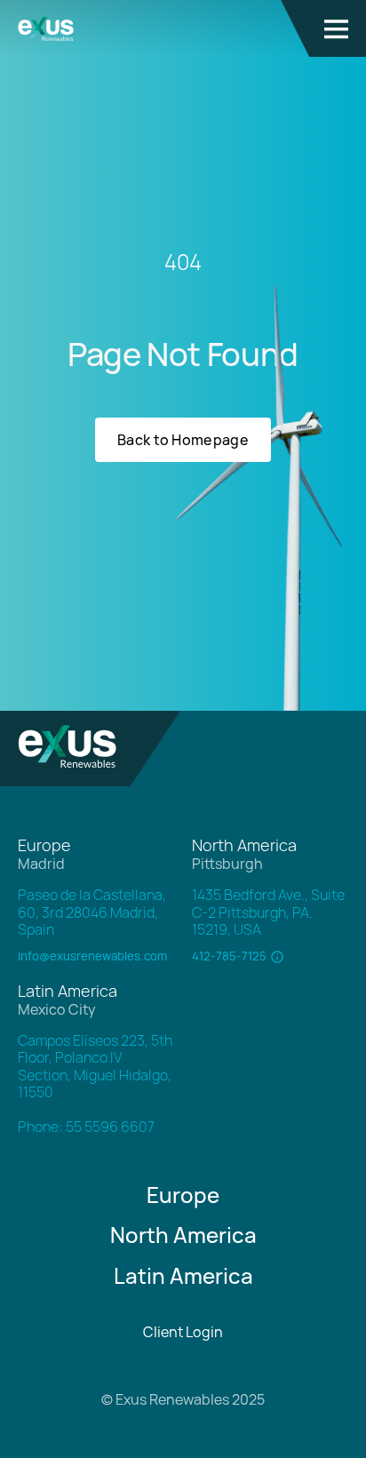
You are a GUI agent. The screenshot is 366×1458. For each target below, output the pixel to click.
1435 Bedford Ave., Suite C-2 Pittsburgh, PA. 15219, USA (268, 912)
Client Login (183, 1332)
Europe (183, 1194)
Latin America (183, 1275)
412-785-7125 (229, 957)
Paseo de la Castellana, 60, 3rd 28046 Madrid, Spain (92, 912)
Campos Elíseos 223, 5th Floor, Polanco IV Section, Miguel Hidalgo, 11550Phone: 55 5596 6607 (95, 1083)
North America (183, 1234)
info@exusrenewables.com (92, 957)
